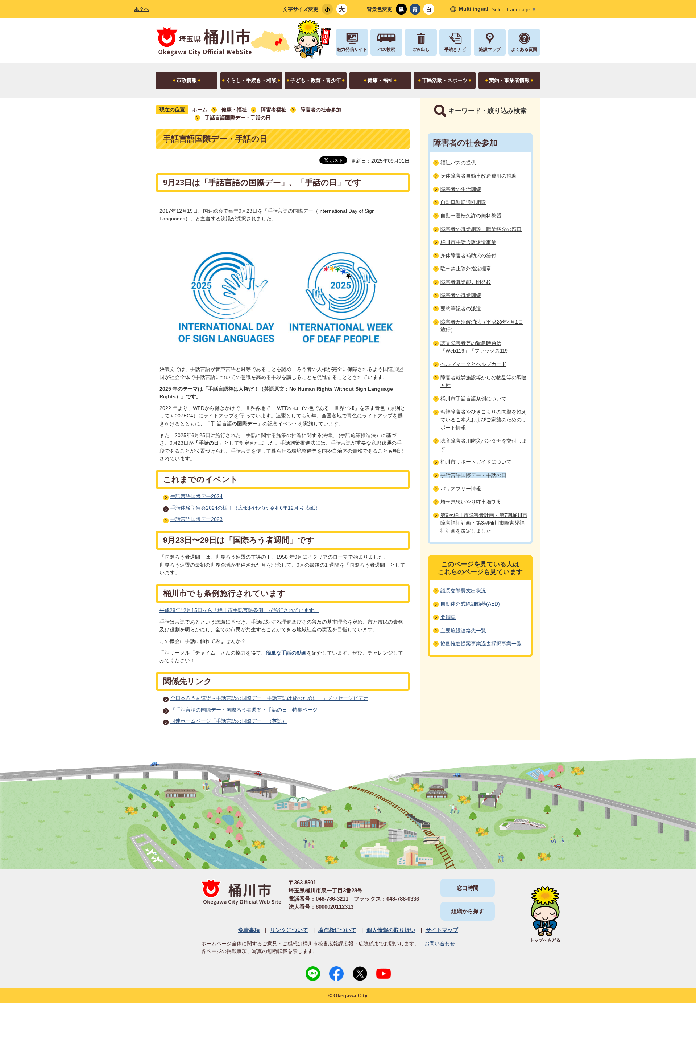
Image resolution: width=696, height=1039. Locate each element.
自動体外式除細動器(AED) (470, 604)
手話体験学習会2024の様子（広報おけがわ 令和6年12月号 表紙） (245, 508)
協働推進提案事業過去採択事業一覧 (481, 644)
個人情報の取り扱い (390, 930)
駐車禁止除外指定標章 (465, 269)
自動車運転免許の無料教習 (470, 216)
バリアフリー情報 (460, 489)
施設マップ (490, 49)
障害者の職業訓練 (460, 295)
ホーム (199, 110)
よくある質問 (524, 49)
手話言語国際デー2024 (196, 496)
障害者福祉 (273, 110)
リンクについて (289, 930)
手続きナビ (455, 49)
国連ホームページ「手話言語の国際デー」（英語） (228, 721)
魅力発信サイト (352, 49)
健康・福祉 (234, 110)
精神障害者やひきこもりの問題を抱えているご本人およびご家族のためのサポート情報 (483, 419)
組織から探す (467, 911)
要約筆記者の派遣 (460, 308)
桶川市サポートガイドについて (475, 462)
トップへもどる (545, 940)
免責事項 (249, 930)
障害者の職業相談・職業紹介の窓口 (481, 229)
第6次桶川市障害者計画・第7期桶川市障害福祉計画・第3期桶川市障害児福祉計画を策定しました (483, 523)
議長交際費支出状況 (463, 591)
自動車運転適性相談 (463, 202)
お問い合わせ (439, 943)
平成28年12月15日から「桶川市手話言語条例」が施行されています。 (239, 610)
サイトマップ (442, 930)
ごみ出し (421, 49)
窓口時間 (467, 888)
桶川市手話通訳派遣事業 (468, 242)
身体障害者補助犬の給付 (468, 255)
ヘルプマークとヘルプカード (473, 364)
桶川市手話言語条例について (473, 399)
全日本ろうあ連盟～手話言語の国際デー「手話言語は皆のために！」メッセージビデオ (269, 698)
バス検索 (386, 49)
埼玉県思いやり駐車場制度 (470, 502)
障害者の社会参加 (321, 110)
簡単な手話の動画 (286, 653)
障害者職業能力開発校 (465, 282)
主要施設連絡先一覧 (463, 630)
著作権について (337, 930)
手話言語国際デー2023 (196, 519)
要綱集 (448, 617)
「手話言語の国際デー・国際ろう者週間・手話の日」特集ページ (244, 710)
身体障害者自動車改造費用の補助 (478, 176)
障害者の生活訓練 (460, 189)
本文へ (141, 9)
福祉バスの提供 (458, 163)
